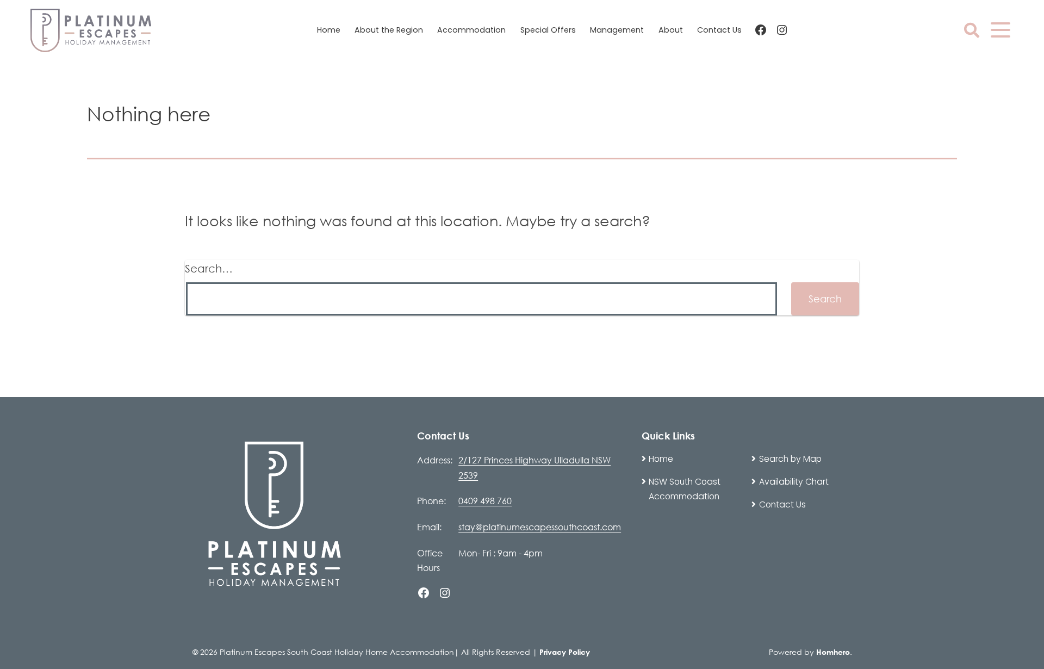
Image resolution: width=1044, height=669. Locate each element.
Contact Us (719, 29)
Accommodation (471, 29)
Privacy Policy (564, 651)
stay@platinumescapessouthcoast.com (539, 527)
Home (328, 29)
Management (617, 29)
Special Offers (548, 29)
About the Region (389, 29)
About (670, 29)
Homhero (833, 651)
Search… (209, 268)
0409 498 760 (485, 500)
